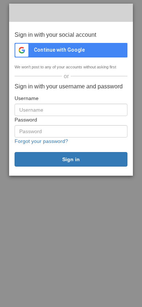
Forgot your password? (41, 141)
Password (26, 120)
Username (27, 98)
